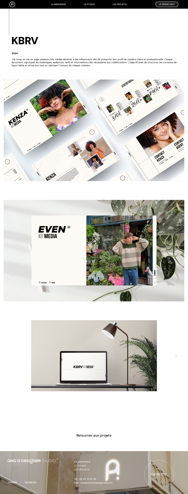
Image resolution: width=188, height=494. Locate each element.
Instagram (30, 482)
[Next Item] (152, 251)
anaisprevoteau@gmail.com (96, 482)
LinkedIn (12, 482)
